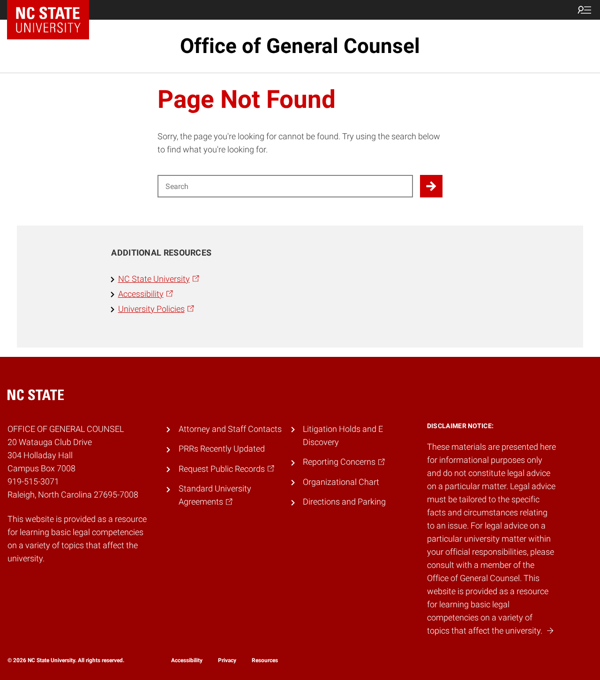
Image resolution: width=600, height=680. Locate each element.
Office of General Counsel (300, 46)
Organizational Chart (341, 482)
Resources (265, 660)
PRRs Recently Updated (222, 448)
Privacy (227, 660)
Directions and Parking (344, 501)
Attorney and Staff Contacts (230, 429)
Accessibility (186, 660)
